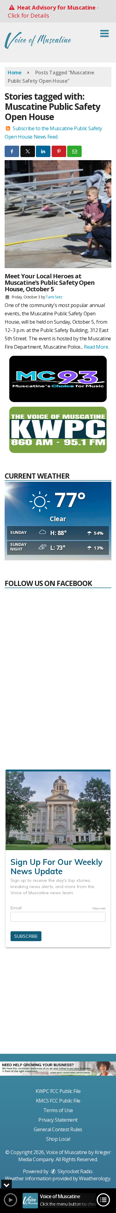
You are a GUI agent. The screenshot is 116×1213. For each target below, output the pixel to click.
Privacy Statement (58, 1119)
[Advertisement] (58, 1003)
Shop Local (58, 1139)
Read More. (96, 346)
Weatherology (94, 1178)
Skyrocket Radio (74, 1171)
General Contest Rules (58, 1129)
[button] (104, 34)
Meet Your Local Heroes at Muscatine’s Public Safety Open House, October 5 (50, 282)
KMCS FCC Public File (58, 1100)
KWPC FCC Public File (58, 1091)
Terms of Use (58, 1110)
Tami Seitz (54, 297)
